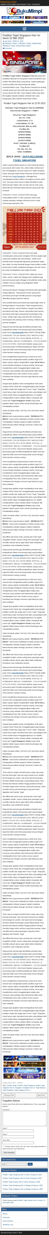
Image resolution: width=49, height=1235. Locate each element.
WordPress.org (8, 1225)
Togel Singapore (8, 1090)
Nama (5, 1128)
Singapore (18, 1088)
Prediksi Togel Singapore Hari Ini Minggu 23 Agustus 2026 (23, 1189)
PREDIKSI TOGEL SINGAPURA (29, 43)
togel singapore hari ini (22, 1090)
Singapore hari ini (29, 1088)
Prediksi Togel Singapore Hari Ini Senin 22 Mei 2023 (21, 37)
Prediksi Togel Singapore (26, 1085)
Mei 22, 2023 (18, 41)
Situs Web (6, 1140)
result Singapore (18, 176)
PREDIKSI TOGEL (10, 43)
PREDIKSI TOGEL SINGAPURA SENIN (16, 46)
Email (4, 1134)
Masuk (5, 1214)
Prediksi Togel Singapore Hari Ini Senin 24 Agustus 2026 (22, 1178)
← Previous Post (8, 1095)
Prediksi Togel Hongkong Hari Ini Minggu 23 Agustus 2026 (23, 1185)
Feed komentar (8, 1221)
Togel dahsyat (40, 1088)
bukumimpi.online (8, 1)
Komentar (6, 1110)
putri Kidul (7, 41)
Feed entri (6, 1217)
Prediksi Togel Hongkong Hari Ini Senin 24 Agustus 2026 (22, 1175)
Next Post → (42, 1095)
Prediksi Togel (12, 1085)
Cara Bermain (18, 332)
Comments (8, 48)
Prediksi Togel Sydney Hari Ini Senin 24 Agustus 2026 (21, 1182)
